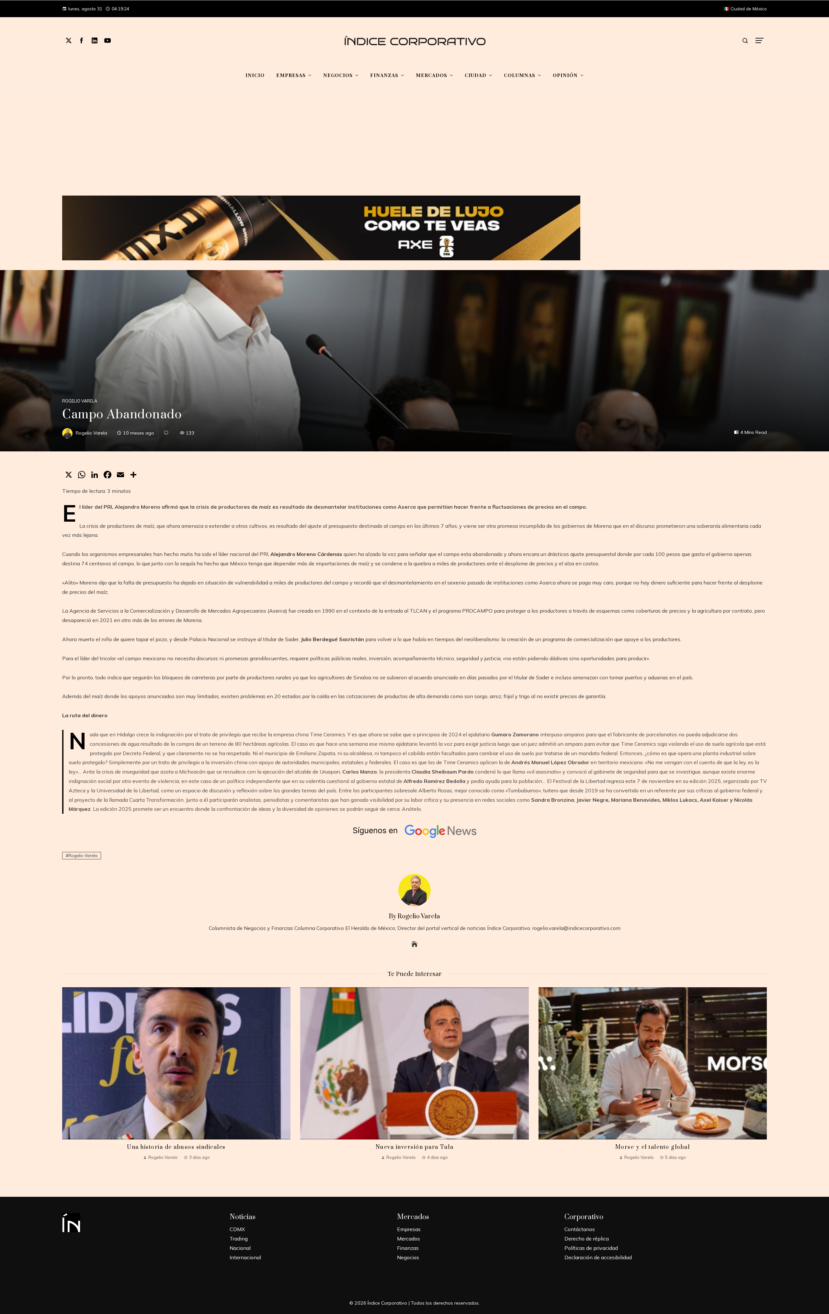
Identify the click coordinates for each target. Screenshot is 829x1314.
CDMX (237, 1229)
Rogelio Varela (79, 401)
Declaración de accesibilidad (598, 1257)
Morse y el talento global (652, 1147)
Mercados (408, 1238)
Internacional (245, 1257)
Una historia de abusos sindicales (176, 1147)
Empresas (409, 1229)
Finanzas (408, 1248)
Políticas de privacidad (591, 1248)
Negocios (408, 1257)
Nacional (240, 1248)
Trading (239, 1238)
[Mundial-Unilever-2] (321, 227)
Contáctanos (579, 1229)
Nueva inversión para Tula (415, 1147)
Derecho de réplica (586, 1238)
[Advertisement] (414, 145)
